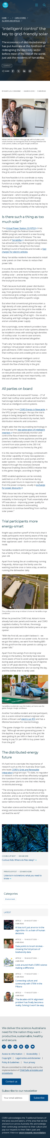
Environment (10, 899)
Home (4, 18)
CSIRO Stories (20, 18)
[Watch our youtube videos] (33, 1047)
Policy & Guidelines (10, 1062)
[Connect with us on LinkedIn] (15, 1047)
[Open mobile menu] (36, 5)
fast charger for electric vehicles (24, 250)
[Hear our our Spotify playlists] (21, 1047)
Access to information (12, 1053)
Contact (7, 66)
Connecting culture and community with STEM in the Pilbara (28, 983)
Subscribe (39, 1097)
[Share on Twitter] (19, 71)
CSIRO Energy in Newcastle (32, 409)
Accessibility (31, 1053)
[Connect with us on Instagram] (10, 1047)
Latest (7, 912)
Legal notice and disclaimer (28, 1058)
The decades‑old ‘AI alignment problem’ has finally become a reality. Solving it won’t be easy (29, 1002)
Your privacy (29, 1062)
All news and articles (11, 21)
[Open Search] (44, 5)
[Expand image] (25, 118)
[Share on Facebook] (13, 71)
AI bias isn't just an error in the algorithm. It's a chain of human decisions (30, 930)
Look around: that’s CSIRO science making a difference (31, 966)
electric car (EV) (28, 719)
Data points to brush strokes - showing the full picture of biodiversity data (29, 949)
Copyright (6, 1058)
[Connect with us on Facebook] (4, 1047)
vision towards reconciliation (32, 1132)
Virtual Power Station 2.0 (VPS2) (21, 228)
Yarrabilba (17, 240)
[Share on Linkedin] (24, 71)
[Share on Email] (30, 71)
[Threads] (27, 1047)
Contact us (11, 1081)
